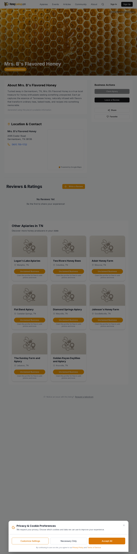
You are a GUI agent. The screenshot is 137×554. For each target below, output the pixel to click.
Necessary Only (69, 541)
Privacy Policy (78, 547)
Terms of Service (94, 547)
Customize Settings (30, 541)
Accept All (107, 541)
